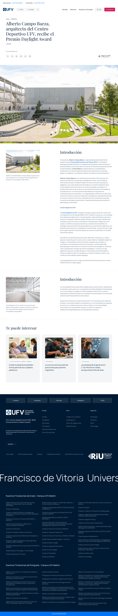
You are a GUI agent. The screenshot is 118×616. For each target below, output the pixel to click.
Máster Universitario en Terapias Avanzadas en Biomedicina (21, 572)
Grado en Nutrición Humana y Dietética (55, 529)
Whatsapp (93, 417)
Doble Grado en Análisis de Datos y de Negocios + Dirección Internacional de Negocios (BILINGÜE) (94, 540)
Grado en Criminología (49, 550)
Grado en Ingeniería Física (87, 519)
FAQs (92, 423)
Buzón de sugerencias (73, 423)
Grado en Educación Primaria (16, 554)
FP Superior (46, 426)
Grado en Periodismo (49, 553)
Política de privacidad (25, 454)
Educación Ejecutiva (49, 429)
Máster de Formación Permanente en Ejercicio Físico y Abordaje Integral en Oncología (21, 602)
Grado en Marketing (12, 509)
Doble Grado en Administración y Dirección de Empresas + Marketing (93, 549)
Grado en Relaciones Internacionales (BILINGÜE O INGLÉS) (22, 546)
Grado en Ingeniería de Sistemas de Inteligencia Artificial (22, 536)
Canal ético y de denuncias (74, 454)
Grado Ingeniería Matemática (88, 536)
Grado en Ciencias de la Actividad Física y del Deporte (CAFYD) (57, 513)
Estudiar (65, 9)
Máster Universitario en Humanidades (54, 594)
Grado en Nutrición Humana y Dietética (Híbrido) (58, 536)
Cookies (39, 454)
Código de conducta (53, 454)
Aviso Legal (9, 454)
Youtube (59, 400)
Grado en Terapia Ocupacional (52, 532)
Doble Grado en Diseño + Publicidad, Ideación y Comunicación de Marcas (57, 503)
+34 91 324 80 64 (17, 3)
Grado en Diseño (83, 507)
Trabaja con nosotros (73, 417)
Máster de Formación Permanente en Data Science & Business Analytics (92, 603)
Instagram (80, 400)
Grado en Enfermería (13, 529)
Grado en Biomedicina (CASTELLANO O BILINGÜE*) (55, 518)
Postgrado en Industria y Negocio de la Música (57, 579)
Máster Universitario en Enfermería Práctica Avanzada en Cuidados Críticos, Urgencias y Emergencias (20, 583)
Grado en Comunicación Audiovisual (90, 523)
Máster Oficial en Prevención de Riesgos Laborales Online (95, 598)
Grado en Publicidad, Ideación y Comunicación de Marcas (94, 503)
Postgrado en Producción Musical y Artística (57, 575)
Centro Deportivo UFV (69, 213)
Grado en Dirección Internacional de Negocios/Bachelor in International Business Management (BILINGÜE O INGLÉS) (57, 524)
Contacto (93, 420)
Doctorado (45, 423)
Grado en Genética (48, 556)
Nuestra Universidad (86, 9)
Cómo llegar (94, 426)
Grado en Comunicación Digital (88, 545)
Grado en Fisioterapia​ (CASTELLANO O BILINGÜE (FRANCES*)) (58, 508)
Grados (44, 417)
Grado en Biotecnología (50, 543)
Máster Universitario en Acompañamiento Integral (59, 602)
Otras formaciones (48, 432)
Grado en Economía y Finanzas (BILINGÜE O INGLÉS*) (20, 519)
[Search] (38, 9)
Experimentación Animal (50, 572)
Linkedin (16, 400)
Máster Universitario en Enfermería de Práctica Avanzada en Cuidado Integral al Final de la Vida (22, 589)
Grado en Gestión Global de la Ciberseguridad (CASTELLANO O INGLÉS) (21, 541)
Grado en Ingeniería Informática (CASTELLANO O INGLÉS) (94, 532)
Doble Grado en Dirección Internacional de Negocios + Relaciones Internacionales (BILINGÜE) (20, 504)
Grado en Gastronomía (85, 553)
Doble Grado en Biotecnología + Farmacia (56, 539)
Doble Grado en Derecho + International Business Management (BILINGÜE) (94, 527)
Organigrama (70, 420)
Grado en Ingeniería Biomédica (52, 546)
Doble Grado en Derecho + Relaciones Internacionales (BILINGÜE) (18, 524)
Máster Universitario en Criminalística (91, 572)
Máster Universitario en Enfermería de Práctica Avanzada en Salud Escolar (21, 577)
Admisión (73, 9)
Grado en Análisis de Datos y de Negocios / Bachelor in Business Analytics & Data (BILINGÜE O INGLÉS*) (22, 514)
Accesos (31, 9)
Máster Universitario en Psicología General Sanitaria (56, 583)
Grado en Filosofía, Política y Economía (19, 532)
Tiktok (102, 400)
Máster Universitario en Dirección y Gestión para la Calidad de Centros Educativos (58, 597)
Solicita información (59, 614)
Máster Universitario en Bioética (16, 598)
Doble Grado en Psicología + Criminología (19, 550)
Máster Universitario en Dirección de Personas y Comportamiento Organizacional (94, 593)
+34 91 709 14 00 (38, 3)
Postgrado (45, 420)
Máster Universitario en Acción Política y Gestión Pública (94, 589)
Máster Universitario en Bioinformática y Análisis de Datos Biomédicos (22, 593)
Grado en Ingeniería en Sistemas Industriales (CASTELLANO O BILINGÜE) (93, 515)
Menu (21, 9)
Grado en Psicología (85, 556)
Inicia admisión (109, 9)
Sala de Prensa (71, 426)
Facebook (37, 400)
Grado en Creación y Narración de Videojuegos (93, 511)
